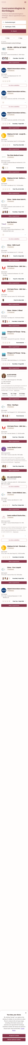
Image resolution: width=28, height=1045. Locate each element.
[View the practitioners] (14, 102)
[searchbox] (14, 22)
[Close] (26, 1013)
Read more (16, 390)
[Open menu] (25, 2)
